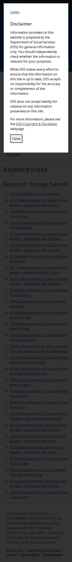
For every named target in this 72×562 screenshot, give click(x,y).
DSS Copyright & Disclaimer (36, 124)
